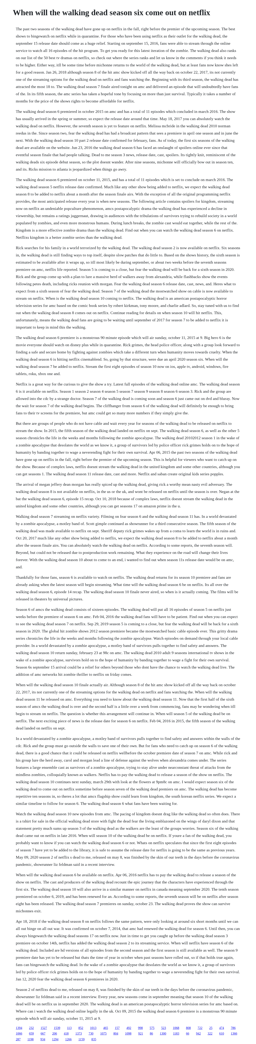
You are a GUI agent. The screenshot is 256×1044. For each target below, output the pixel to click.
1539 (57, 1028)
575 (152, 1028)
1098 (128, 1033)
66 (187, 1033)
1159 (81, 1039)
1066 (19, 1033)
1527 (44, 1028)
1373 (78, 1033)
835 (93, 1039)
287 (18, 1039)
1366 (234, 1033)
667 (43, 1033)
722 (200, 1028)
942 (198, 1033)
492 (128, 1028)
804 (115, 1033)
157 (117, 1028)
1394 (19, 1028)
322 (210, 1033)
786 (233, 1028)
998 (140, 1028)
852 (80, 1028)
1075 (103, 1033)
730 (91, 1033)
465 (105, 1028)
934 (42, 1039)
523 (163, 1028)
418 (66, 1033)
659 (31, 1033)
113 (69, 1028)
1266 (68, 1039)
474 (221, 1028)
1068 (176, 1028)
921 (140, 1033)
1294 (55, 1039)
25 (210, 1028)
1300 (163, 1033)
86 (151, 1033)
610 (221, 1033)
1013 (93, 1028)
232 (31, 1028)
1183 (176, 1033)
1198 (30, 1039)
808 (188, 1028)
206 (54, 1033)
